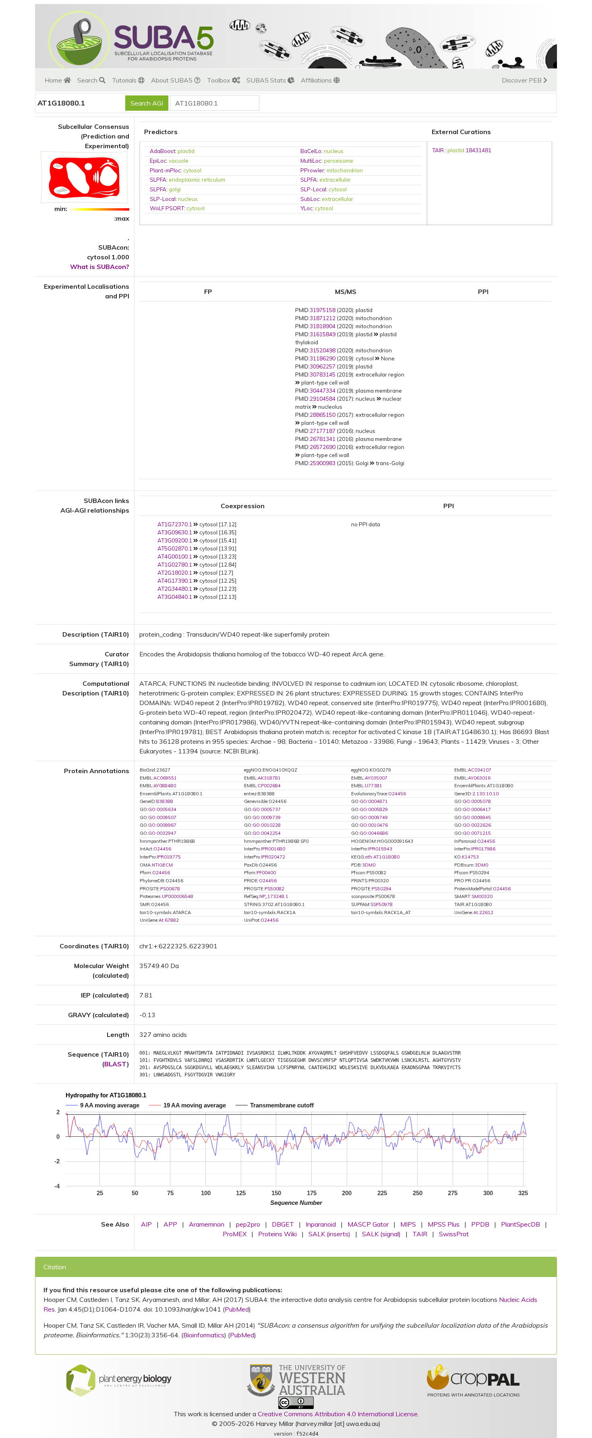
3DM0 (368, 865)
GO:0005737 (267, 809)
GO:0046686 (374, 833)
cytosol (192, 170)
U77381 (373, 785)
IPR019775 (169, 857)
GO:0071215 (477, 833)
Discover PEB (522, 80)
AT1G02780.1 (174, 564)
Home (54, 80)
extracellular (335, 179)
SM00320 (482, 896)
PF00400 (266, 872)
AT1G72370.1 (174, 524)
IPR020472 (273, 857)
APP (170, 1224)
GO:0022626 (477, 825)
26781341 (322, 439)
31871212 (322, 318)
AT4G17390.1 (174, 580)
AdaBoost (162, 151)
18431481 (478, 150)
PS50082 (274, 889)
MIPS (408, 1224)
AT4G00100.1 (174, 556)
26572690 (322, 447)
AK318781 (269, 778)
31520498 (322, 350)
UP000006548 (177, 896)
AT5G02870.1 (174, 548)
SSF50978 (382, 904)
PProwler (312, 170)
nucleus (334, 151)
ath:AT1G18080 (382, 857)
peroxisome (338, 160)
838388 (164, 801)
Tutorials (125, 80)
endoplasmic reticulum (197, 179)
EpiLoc (158, 160)
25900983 (322, 463)
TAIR (438, 150)
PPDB (480, 1224)
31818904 (322, 326)
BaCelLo (310, 151)
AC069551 (165, 778)
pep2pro (248, 1224)
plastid (186, 151)
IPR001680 (273, 849)
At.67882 (169, 920)
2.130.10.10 (485, 794)
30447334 (322, 390)
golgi (175, 189)
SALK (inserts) (329, 1234)
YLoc (306, 208)
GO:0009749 (374, 817)
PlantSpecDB (520, 1224)
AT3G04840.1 (174, 597)
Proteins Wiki (277, 1234)
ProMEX (234, 1234)
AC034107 (479, 770)
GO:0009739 (267, 817)
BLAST (115, 1064)
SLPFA (158, 179)
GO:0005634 (162, 809)
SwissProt (454, 1234)
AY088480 (164, 785)
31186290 (322, 358)
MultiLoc (310, 160)
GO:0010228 (267, 825)
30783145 (322, 374)
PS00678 (170, 889)
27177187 (322, 431)
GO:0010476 (374, 825)
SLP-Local (313, 189)
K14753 (470, 857)
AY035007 (376, 778)
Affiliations (317, 80)
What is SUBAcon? (99, 267)
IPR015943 (380, 849)
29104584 (322, 398)
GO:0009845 (477, 817)
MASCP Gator (368, 1224)
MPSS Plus (444, 1224)
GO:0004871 (374, 801)
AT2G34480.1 (174, 589)
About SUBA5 (172, 80)
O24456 (397, 794)
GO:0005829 (374, 809)
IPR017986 (483, 849)
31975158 (322, 310)
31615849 (322, 334)
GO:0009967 (162, 825)
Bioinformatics (203, 1335)
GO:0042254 (267, 833)
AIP (146, 1224)
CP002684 (269, 785)
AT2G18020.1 (174, 572)
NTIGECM (162, 865)
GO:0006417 (477, 809)
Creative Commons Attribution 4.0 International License (338, 1414)
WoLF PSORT (167, 208)
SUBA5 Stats (267, 80)
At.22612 (483, 912)
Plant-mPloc (165, 170)
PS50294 (381, 889)
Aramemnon (206, 1224)
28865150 (322, 415)
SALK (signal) (381, 1234)
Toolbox (219, 80)
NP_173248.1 (273, 896)
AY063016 (479, 778)
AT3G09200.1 (174, 540)
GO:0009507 (162, 817)
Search (88, 80)
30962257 (322, 366)
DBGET (283, 1224)
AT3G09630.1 (174, 532)
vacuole (178, 160)
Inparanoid (321, 1224)
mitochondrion (345, 170)
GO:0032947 (162, 833)
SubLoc (309, 199)
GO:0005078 (477, 801)
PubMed (237, 1309)
